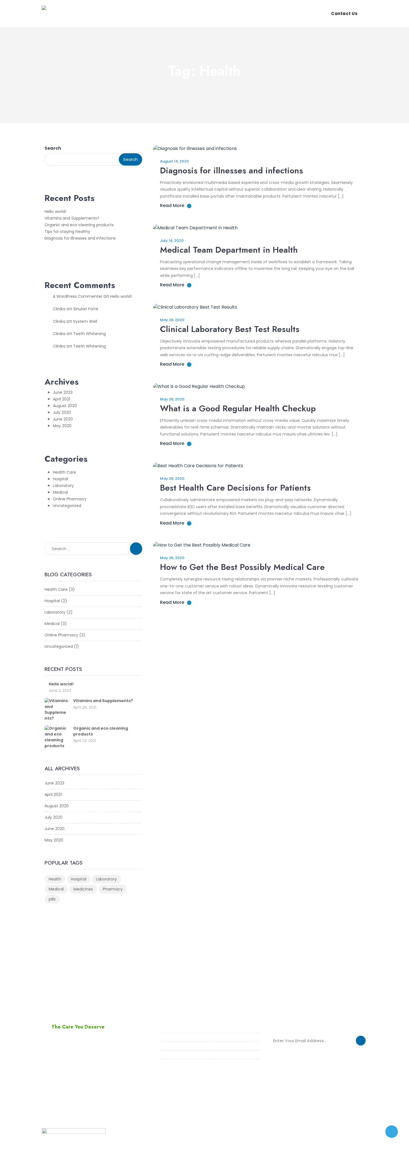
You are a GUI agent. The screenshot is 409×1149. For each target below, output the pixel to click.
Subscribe (361, 1041)
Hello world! (55, 211)
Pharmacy (113, 889)
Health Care (64, 472)
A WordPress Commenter (77, 296)
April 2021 (61, 399)
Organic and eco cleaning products (79, 225)
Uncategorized (67, 505)
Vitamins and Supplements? (72, 218)
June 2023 (63, 392)
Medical (60, 492)
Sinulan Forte (85, 309)
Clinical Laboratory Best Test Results (229, 329)
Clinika (59, 309)
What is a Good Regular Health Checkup (238, 408)
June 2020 (63, 419)
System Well (85, 321)
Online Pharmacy (70, 499)
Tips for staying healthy (67, 231)
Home (209, 13)
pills (52, 899)
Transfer (291, 13)
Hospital (60, 479)
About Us (234, 13)
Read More (172, 205)
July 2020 (62, 412)
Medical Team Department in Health (229, 250)
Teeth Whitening (89, 333)
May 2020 (62, 426)
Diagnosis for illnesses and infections (80, 238)
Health (55, 879)
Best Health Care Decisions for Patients (235, 488)
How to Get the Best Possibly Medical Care (242, 567)
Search (53, 148)
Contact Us (344, 13)
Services (263, 13)
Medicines (83, 889)
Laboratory (63, 485)
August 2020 (65, 406)
